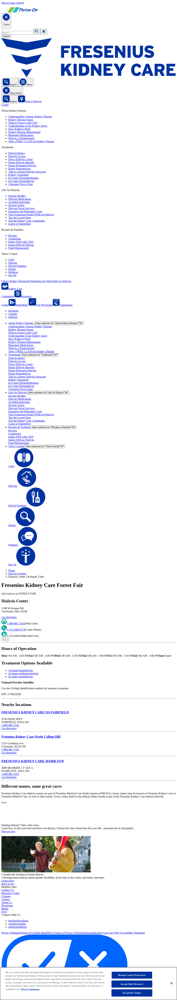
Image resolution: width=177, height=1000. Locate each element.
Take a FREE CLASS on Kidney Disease (31, 141)
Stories (12, 269)
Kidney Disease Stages (20, 119)
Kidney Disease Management (24, 132)
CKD (11, 259)
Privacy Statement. (30, 989)
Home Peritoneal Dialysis (22, 165)
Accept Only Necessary (131, 984)
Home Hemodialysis (19, 168)
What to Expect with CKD (23, 122)
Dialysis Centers (17, 573)
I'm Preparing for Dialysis (41, 281)
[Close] (171, 983)
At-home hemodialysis (20, 670)
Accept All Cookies (132, 993)
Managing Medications (20, 135)
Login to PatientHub (19, 223)
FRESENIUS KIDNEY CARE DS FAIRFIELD (35, 712)
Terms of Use (28, 932)
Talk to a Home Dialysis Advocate (27, 171)
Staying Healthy (17, 195)
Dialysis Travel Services (21, 208)
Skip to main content (12, 2)
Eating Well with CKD (20, 241)
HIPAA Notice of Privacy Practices (65, 932)
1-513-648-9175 (16, 629)
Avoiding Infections (19, 202)
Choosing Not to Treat (20, 184)
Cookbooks (14, 238)
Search (6, 36)
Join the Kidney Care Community (26, 220)
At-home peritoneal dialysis (23, 673)
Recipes (12, 235)
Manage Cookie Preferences (132, 975)
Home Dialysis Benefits (21, 162)
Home (11, 570)
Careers (5, 899)
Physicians (7, 905)
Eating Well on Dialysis (21, 244)
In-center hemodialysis (20, 676)
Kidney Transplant (18, 174)
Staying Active (16, 205)
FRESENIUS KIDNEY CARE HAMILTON (32, 761)
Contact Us (7, 890)
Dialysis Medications (19, 199)
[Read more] (88, 814)
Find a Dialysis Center (20, 159)
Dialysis (12, 262)
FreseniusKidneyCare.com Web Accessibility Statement (114, 932)
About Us (6, 902)
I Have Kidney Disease (14, 281)
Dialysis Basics (16, 153)
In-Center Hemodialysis (21, 181)
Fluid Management (18, 248)
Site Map (41, 932)
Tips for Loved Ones (19, 217)
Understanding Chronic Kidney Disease (30, 116)
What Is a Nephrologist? (21, 138)
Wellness (13, 272)
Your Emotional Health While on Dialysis (31, 214)
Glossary (6, 896)
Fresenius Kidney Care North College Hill (30, 736)
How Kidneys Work (19, 129)
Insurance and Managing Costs (25, 211)
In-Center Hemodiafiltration (23, 178)
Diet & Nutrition (17, 265)
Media (4, 908)
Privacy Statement (11, 932)
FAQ (4, 911)
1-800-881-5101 (16, 623)
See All (12, 275)
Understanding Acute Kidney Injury (28, 125)
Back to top (7, 883)
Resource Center (10, 893)
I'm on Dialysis (63, 281)
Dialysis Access (16, 156)
